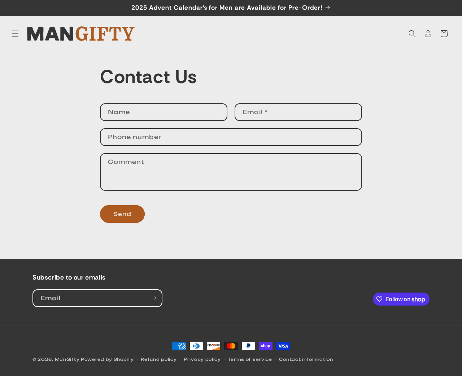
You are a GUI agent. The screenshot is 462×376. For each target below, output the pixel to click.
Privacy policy (202, 359)
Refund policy (158, 359)
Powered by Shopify (107, 359)
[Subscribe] (154, 298)
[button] (15, 34)
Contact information (306, 359)
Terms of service (250, 359)
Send (122, 214)
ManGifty (67, 359)
